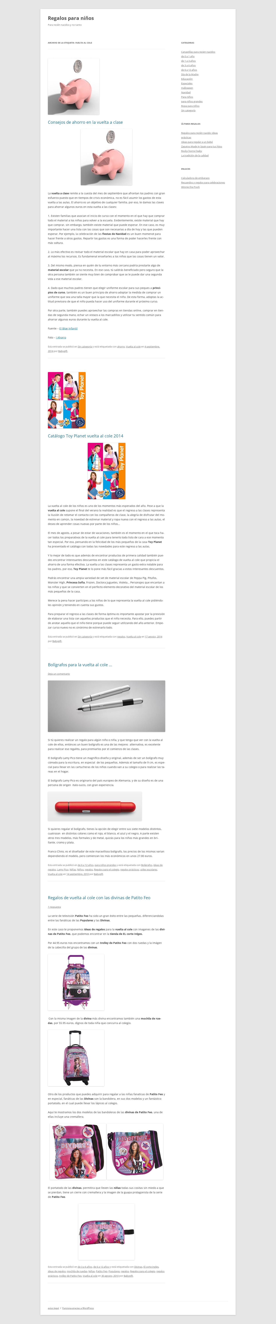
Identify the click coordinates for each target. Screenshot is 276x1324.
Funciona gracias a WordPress (78, 1308)
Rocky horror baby (191, 151)
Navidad (186, 92)
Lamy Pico (63, 869)
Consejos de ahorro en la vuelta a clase (85, 122)
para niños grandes (105, 865)
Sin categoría (85, 346)
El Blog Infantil (68, 328)
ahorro (121, 346)
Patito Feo (101, 1271)
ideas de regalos (57, 1271)
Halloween (187, 88)
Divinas (138, 1266)
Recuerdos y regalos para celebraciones (203, 182)
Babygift (62, 351)
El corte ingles (151, 1266)
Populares (114, 1271)
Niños (80, 869)
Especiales (186, 83)
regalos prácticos (129, 869)
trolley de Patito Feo (70, 1275)
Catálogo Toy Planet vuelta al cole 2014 (85, 436)
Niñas (73, 869)
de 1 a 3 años (188, 61)
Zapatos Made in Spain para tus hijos (201, 146)
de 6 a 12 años (86, 865)
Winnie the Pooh (190, 187)
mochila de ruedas (77, 1271)
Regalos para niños (71, 18)
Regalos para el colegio (106, 869)
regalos (121, 636)
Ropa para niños (190, 106)
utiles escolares (148, 869)
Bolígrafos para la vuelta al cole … (80, 664)
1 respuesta (54, 907)
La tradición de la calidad (195, 155)
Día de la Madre (189, 74)
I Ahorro (61, 337)
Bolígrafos (146, 865)
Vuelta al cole (133, 346)
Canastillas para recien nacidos (198, 52)
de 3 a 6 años (85, 1266)
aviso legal (53, 1308)
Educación (187, 79)
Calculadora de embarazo (195, 178)
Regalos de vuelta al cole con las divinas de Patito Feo (99, 897)
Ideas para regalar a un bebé (197, 142)
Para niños (187, 97)
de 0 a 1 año (188, 56)
